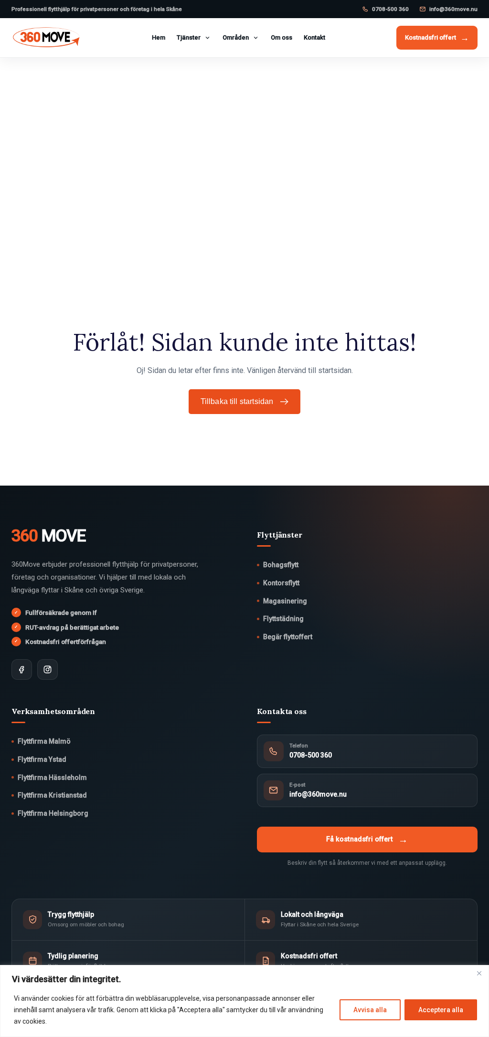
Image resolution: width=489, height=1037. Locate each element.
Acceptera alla (440, 1010)
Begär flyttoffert (287, 637)
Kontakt (314, 37)
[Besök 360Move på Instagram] (47, 669)
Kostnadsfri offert (437, 37)
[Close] (479, 973)
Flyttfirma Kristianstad (52, 795)
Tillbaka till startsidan (237, 401)
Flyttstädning (283, 618)
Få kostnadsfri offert (367, 839)
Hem (158, 37)
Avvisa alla (370, 1010)
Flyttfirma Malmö (44, 741)
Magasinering (285, 601)
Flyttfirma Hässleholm (52, 777)
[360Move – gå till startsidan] (46, 37)
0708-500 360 (390, 9)
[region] (244, 1001)
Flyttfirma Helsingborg (53, 813)
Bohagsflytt (280, 565)
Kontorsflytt (281, 583)
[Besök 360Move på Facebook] (21, 669)
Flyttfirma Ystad (42, 759)
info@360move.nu (453, 9)
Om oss (281, 37)
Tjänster (189, 37)
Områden (236, 37)
